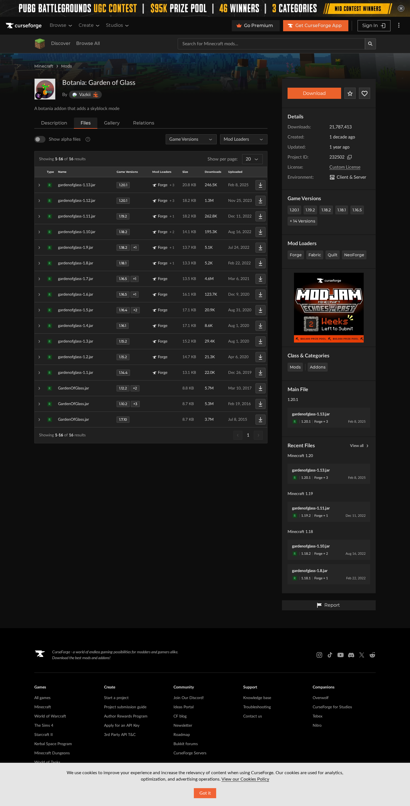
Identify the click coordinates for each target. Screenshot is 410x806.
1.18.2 (326, 209)
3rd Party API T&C (120, 735)
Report (332, 605)
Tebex (317, 716)
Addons (317, 367)
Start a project (116, 698)
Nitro (317, 726)
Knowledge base (257, 698)
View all (356, 446)
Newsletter (182, 726)
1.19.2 (310, 209)
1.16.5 (357, 209)
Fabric (314, 254)
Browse (58, 25)
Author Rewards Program (126, 716)
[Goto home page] (24, 25)
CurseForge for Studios (332, 707)
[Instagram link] (319, 655)
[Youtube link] (340, 655)
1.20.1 (294, 209)
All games (42, 698)
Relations (143, 123)
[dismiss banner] (401, 8)
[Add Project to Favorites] (350, 93)
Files (86, 123)
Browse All (88, 43)
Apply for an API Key (121, 726)
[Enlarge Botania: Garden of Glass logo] (45, 89)
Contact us (252, 716)
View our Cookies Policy (245, 779)
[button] (151, 185)
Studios (114, 25)
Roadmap (181, 735)
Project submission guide (125, 707)
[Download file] (260, 185)
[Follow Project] (364, 93)
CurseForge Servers (189, 753)
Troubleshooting (257, 707)
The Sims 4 (43, 726)
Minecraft (43, 66)
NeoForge (354, 254)
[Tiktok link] (330, 655)
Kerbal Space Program (53, 744)
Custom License (344, 167)
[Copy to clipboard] (349, 157)
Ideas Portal (183, 707)
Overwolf (321, 698)
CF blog (180, 716)
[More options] (398, 25)
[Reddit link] (372, 655)
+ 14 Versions (302, 221)
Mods (66, 66)
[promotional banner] (205, 8)
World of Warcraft (50, 716)
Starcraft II (43, 735)
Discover (61, 43)
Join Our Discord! (188, 698)
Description (54, 123)
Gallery (112, 123)
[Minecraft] (39, 43)
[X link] (361, 655)
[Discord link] (351, 655)
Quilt (332, 254)
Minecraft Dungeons (52, 753)
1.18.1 (341, 209)
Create (86, 25)
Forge (296, 254)
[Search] (370, 43)
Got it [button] (205, 793)
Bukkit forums (185, 744)
